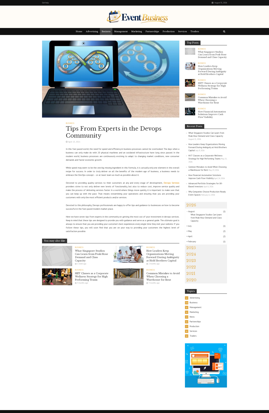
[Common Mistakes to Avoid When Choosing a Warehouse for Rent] (128, 276)
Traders (195, 31)
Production (169, 31)
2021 (190, 273)
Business (106, 31)
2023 (191, 260)
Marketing (136, 31)
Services (182, 31)
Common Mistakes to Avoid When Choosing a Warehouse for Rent (163, 276)
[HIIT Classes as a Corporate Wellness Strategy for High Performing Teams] (57, 276)
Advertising (92, 31)
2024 (191, 254)
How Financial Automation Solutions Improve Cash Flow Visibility (212, 114)
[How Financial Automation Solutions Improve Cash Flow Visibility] (190, 111)
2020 (191, 280)
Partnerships (152, 31)
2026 (191, 205)
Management (121, 31)
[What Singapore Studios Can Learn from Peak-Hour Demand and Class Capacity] (57, 255)
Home (79, 31)
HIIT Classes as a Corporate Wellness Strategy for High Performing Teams (91, 276)
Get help (45, 3)
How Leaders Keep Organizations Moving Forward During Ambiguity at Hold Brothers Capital (162, 255)
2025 (191, 247)
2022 (191, 267)
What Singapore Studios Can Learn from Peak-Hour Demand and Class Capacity (91, 255)
